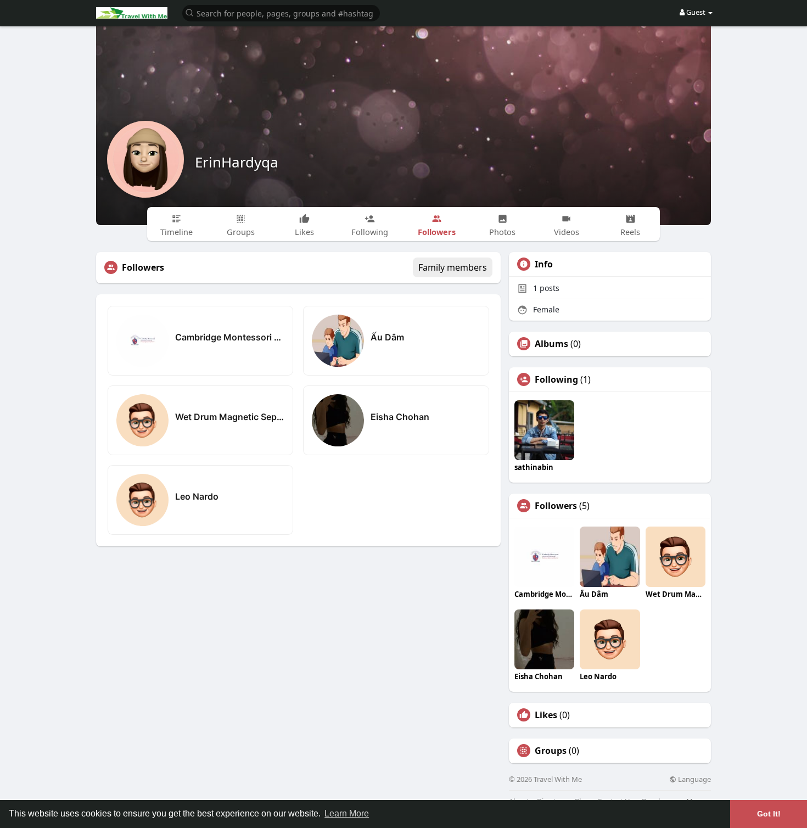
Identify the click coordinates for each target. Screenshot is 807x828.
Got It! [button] (769, 813)
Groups (551, 750)
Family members (452, 267)
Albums (551, 343)
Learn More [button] (346, 813)
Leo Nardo (196, 496)
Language (693, 779)
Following (556, 379)
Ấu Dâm (387, 337)
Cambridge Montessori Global (229, 337)
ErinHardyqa (236, 162)
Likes (546, 714)
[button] (281, 12)
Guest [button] (696, 12)
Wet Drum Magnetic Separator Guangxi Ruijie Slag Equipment (229, 416)
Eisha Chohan (400, 416)
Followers (556, 505)
